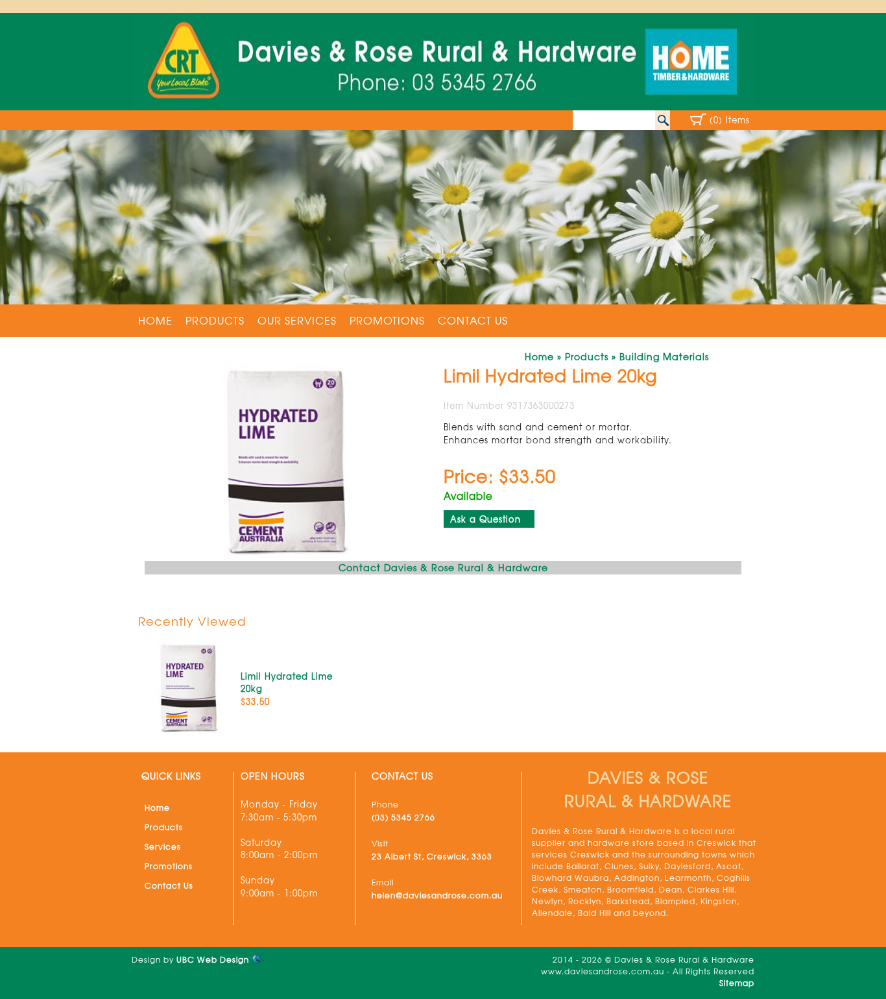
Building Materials (664, 356)
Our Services (297, 320)
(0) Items (730, 120)
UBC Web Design (212, 959)
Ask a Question (485, 519)
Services (163, 846)
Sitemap (736, 983)
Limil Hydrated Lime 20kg (287, 682)
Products (215, 320)
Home (155, 320)
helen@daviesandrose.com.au (437, 895)
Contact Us (473, 320)
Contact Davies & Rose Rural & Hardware (443, 567)
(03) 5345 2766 (403, 817)
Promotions (387, 320)
